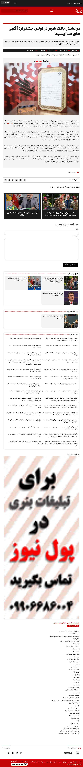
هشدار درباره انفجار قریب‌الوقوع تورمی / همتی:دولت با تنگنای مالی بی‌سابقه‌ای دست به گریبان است (61, 399)
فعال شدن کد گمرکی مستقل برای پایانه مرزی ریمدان (25, 427)
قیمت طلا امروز (74, 713)
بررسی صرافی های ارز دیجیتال (69, 731)
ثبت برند (76, 677)
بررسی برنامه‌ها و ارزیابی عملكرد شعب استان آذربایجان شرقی (24, 442)
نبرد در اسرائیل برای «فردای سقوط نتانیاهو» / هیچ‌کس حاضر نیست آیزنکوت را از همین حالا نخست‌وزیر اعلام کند (60, 406)
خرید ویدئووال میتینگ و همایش (68, 734)
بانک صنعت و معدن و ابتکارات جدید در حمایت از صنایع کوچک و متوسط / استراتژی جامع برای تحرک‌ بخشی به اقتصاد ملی (59, 443)
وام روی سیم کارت (73, 659)
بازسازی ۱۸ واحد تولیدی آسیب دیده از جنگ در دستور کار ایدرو (24, 421)
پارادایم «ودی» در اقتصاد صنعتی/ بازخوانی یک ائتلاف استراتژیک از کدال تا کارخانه (25, 392)
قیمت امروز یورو (74, 703)
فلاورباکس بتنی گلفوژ (72, 710)
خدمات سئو (62, 631)
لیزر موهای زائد (74, 634)
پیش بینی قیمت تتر (72, 654)
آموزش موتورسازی (73, 726)
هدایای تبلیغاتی (74, 695)
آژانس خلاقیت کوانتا (18, 764)
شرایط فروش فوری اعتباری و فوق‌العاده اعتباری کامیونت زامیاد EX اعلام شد (24, 370)
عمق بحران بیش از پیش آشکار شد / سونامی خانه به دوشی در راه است (59, 392)
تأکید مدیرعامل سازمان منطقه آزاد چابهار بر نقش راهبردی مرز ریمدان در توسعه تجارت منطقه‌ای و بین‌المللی (60, 435)
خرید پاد (76, 664)
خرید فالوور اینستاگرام (72, 690)
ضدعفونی (76, 682)
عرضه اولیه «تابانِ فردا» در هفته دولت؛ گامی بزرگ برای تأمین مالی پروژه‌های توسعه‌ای (24, 399)
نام (77, 229)
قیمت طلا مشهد (74, 662)
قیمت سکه (75, 649)
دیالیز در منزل (74, 723)
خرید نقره (76, 651)
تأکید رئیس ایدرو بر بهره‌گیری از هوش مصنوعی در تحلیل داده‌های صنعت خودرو (60, 378)
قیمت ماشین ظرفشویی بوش (69, 641)
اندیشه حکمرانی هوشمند (71, 698)
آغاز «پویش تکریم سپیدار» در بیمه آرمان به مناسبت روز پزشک (61, 354)
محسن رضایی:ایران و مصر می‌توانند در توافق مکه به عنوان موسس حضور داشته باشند (23, 414)
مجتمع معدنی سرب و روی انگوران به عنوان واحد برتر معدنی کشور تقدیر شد (23, 378)
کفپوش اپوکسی (73, 708)
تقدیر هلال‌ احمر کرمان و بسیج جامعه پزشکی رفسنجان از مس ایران (60, 370)
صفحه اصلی (76, 55)
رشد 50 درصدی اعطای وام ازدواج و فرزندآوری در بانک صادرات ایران (25, 347)
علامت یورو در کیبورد (72, 646)
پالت (78, 721)
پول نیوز (38, 61)
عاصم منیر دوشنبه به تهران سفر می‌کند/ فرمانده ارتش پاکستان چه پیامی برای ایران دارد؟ (53, 280)
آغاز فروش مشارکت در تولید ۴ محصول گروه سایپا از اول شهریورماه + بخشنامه (60, 428)
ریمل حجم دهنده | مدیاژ (71, 728)
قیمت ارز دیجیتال (73, 669)
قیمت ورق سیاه (74, 716)
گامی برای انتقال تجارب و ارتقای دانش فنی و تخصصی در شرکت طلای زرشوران (24, 385)
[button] (15, 3)
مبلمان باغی (75, 675)
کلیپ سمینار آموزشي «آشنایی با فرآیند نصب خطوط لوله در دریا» (23, 406)
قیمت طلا (76, 644)
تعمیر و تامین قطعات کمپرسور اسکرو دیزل (65, 700)
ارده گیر (76, 657)
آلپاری (77, 705)
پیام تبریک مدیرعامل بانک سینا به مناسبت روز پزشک (53, 294)
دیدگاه (75, 236)
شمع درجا (76, 639)
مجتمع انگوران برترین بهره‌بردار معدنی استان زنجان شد (61, 384)
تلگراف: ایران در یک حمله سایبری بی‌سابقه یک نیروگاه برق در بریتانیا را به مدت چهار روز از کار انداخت (60, 414)
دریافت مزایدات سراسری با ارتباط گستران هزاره (64, 636)
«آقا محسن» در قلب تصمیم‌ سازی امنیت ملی (53, 317)
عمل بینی (76, 692)
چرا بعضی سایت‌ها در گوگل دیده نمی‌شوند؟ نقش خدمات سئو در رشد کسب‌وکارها (60, 421)
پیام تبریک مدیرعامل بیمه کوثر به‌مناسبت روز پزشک (17, 279)
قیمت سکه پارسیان (73, 687)
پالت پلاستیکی (74, 718)
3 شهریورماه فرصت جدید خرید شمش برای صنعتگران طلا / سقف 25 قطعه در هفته (24, 354)
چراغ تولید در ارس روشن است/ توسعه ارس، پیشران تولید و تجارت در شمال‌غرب (60, 361)
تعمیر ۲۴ (76, 672)
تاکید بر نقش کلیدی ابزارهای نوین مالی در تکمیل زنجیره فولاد (24, 435)
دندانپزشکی (75, 667)
